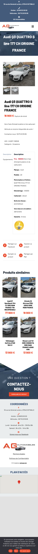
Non (16, 551)
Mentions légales (19, 454)
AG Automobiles (19, 19)
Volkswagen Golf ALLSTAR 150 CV (10, 343)
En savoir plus (25, 551)
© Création (19, 463)
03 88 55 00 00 (22, 10)
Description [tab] (7, 154)
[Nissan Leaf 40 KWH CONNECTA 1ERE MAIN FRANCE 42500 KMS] (28, 327)
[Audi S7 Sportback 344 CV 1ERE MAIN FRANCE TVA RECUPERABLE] (10, 287)
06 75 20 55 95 (23, 13)
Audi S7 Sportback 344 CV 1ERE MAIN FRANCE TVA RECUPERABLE (10, 305)
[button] (19, 482)
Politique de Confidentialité (19, 458)
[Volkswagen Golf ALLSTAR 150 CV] (10, 327)
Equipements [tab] (7, 159)
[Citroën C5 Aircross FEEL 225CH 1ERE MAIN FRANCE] (28, 287)
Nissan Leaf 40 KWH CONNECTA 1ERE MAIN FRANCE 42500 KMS (28, 345)
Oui (10, 551)
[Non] (35, 545)
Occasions (16, 144)
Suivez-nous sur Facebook (19, 434)
